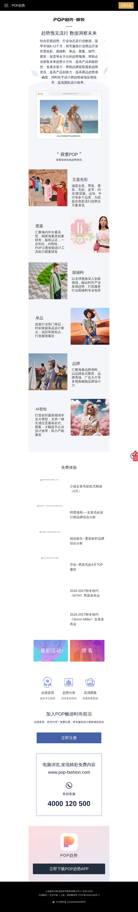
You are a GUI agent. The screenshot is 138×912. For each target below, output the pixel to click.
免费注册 (126, 5)
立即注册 (69, 738)
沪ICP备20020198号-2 (89, 895)
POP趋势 (18, 5)
